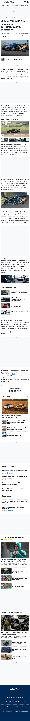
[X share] (12, 391)
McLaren (8, 17)
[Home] (9, 2)
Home (2, 17)
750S (13, 374)
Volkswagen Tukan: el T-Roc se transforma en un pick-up (14, 471)
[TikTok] (23, 697)
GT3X (16, 322)
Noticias (3, 5)
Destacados (15, 5)
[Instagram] (16, 697)
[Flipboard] (11, 697)
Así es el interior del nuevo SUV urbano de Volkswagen (13, 507)
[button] (2, 139)
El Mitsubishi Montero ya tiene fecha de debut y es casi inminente (14, 477)
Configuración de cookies (10, 708)
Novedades (10, 473)
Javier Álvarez (18, 59)
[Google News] (14, 697)
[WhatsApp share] (18, 391)
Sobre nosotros (9, 701)
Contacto (22, 701)
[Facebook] (7, 697)
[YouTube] (18, 697)
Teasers (9, 479)
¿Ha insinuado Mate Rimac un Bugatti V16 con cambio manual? (14, 495)
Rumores (10, 498)
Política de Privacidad (10, 706)
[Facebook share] (9, 391)
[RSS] (20, 697)
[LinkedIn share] (15, 391)
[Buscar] (25, 2)
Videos (22, 5)
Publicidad (16, 701)
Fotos (26, 5)
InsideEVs (10, 504)
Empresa (10, 485)
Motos (9, 492)
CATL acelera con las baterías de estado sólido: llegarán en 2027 (15, 501)
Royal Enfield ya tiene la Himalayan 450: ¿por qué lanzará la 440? (14, 489)
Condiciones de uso (21, 708)
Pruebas (8, 5)
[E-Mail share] (20, 391)
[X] (9, 697)
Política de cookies (20, 706)
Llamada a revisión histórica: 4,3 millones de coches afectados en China (14, 483)
